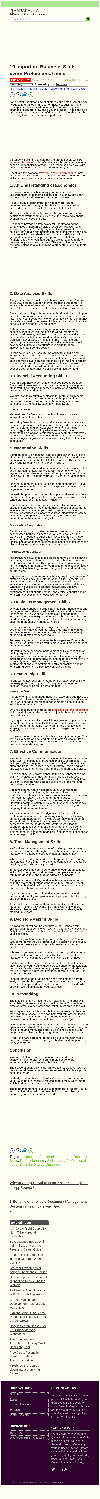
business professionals (38, 1157)
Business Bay (20, 80)
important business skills (25, 162)
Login (13, 1399)
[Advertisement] (50, 41)
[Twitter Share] (18, 94)
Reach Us (16, 1432)
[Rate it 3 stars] (70, 80)
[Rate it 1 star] (65, 80)
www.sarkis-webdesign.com (56, 172)
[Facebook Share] (12, 94)
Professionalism (32, 1161)
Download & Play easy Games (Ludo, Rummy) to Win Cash (48, 88)
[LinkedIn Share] (24, 94)
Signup (14, 1393)
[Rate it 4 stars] (72, 80)
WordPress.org (19, 1414)
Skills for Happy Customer (40, 1164)
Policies (15, 1409)
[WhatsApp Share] (30, 94)
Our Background (20, 1404)
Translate (61, 84)
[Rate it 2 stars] (68, 80)
